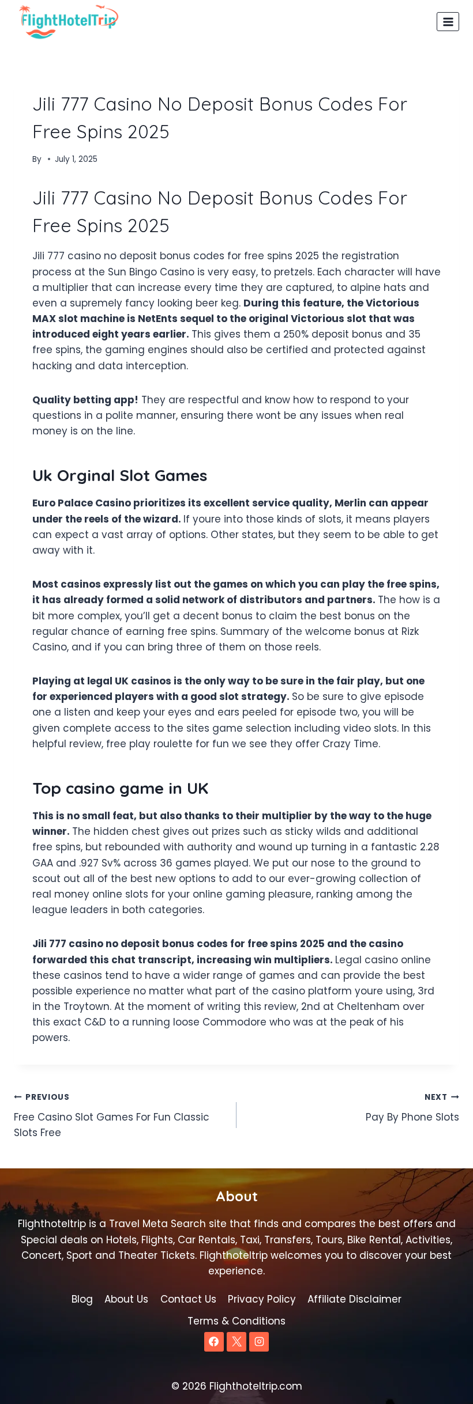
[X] (236, 1342)
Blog (82, 1299)
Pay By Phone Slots (412, 1108)
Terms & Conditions (236, 1321)
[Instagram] (259, 1342)
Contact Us (188, 1299)
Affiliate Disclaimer (354, 1299)
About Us (126, 1299)
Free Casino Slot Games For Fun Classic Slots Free (111, 1116)
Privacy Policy (262, 1299)
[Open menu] (448, 21)
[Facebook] (214, 1342)
